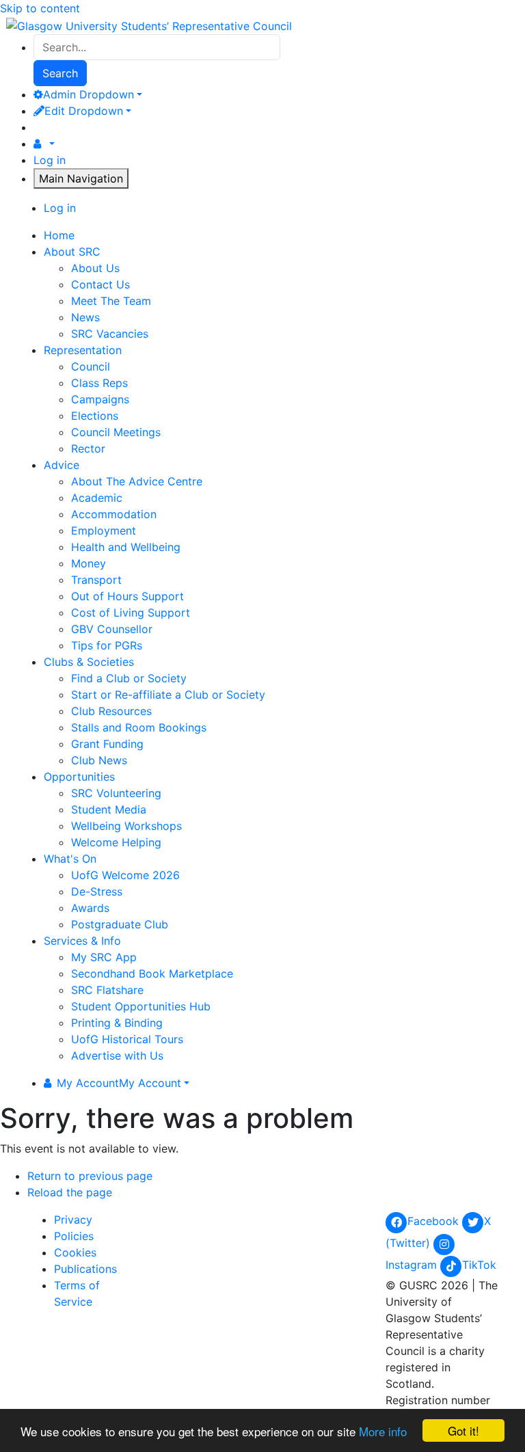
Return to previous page (89, 1176)
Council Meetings (116, 432)
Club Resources (111, 711)
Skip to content (40, 8)
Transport (96, 580)
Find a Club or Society (129, 678)
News (85, 317)
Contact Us (100, 284)
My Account (119, 1083)
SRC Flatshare (107, 990)
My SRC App (104, 957)
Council (90, 366)
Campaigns (100, 399)
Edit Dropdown (83, 111)
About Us (95, 268)
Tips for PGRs (106, 645)
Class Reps (99, 383)
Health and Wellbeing (125, 547)
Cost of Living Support (130, 612)
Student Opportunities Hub (141, 1006)
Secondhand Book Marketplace (152, 973)
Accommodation (114, 514)
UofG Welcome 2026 (125, 875)
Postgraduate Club (119, 924)
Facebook (434, 1221)
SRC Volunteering (116, 793)
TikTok (479, 1265)
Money (88, 563)
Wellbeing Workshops (126, 826)
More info (383, 1431)
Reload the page (69, 1192)
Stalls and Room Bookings (138, 727)
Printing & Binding (117, 1023)
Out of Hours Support (127, 596)
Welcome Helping (116, 842)
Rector (88, 448)
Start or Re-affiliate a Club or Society (168, 694)
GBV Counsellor (111, 629)
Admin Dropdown (88, 94)
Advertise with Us (117, 1055)
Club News (99, 760)
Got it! (463, 1430)
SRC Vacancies (109, 333)
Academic (96, 498)
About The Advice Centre (136, 481)
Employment (103, 530)
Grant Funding (107, 744)
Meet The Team (111, 301)
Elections (94, 415)
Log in (49, 160)
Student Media (108, 809)
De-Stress (96, 891)
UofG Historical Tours (127, 1039)
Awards (90, 908)
